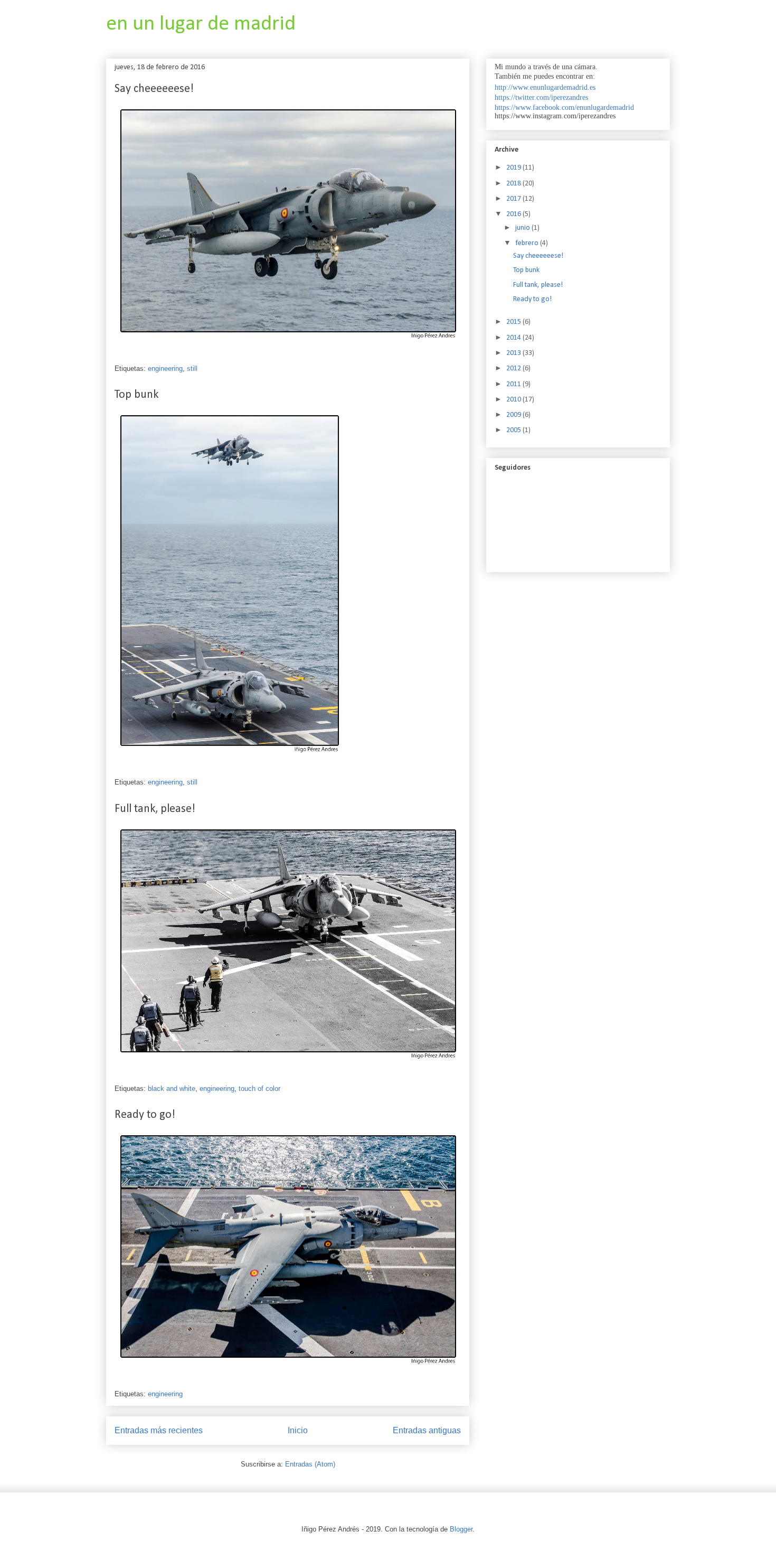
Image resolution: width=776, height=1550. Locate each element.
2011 (514, 384)
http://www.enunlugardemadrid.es (545, 87)
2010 (514, 400)
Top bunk (136, 395)
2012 (514, 368)
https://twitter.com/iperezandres (541, 97)
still (192, 368)
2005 (514, 430)
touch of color (259, 1089)
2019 (514, 168)
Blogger (461, 1529)
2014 (514, 338)
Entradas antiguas (427, 1430)
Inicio (298, 1430)
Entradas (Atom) (310, 1464)
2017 (514, 199)
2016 (514, 214)
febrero (527, 243)
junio (523, 228)
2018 (514, 184)
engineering (165, 368)
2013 (514, 353)
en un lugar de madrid (201, 24)
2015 (514, 322)
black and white (171, 1089)
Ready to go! (145, 1115)
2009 (514, 415)
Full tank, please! (155, 809)
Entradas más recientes (159, 1430)
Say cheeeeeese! (154, 89)
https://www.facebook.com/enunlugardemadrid (564, 107)
